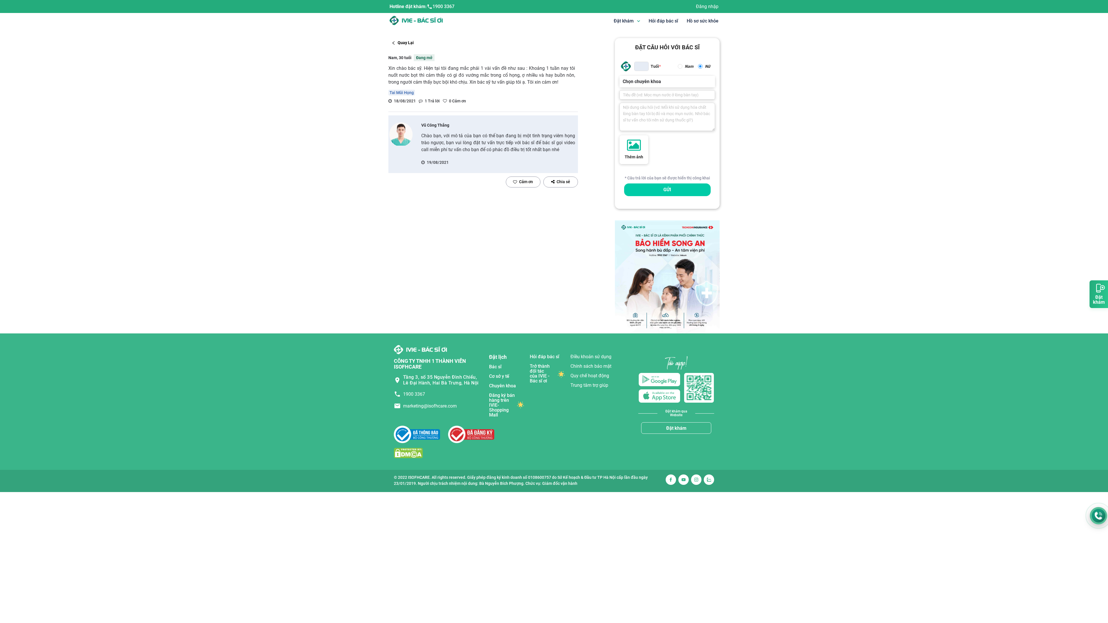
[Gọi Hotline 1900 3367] (1098, 515)
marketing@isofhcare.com (430, 406)
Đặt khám (676, 428)
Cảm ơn (526, 181)
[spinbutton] (641, 66)
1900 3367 (443, 6)
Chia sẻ (563, 181)
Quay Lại (406, 42)
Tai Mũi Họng (402, 92)
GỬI (667, 189)
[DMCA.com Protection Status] (408, 452)
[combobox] (623, 81)
